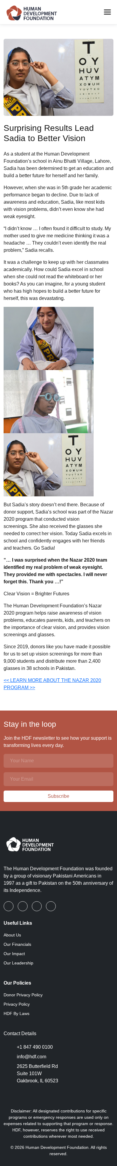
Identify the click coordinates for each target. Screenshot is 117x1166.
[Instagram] (37, 906)
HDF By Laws (16, 1013)
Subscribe (58, 796)
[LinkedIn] (23, 906)
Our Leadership (18, 963)
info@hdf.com (31, 1056)
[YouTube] (51, 906)
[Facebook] (9, 906)
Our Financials (17, 944)
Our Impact (14, 953)
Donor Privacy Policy (23, 994)
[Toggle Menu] (107, 12)
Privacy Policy (17, 1004)
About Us (12, 935)
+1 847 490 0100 (35, 1047)
